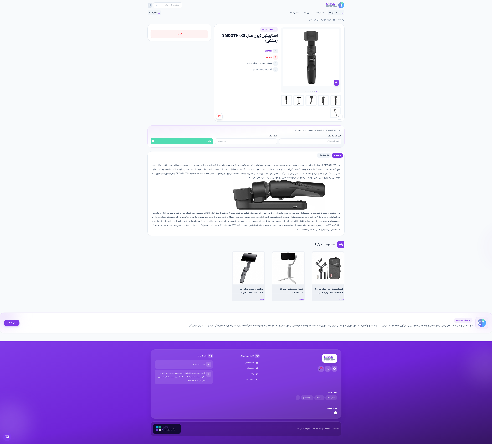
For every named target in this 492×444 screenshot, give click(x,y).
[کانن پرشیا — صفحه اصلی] (335, 5)
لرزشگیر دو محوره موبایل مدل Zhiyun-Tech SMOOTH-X (251, 291)
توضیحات (337, 155)
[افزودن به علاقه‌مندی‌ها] (219, 116)
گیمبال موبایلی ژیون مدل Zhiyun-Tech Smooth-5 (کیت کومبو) (329, 291)
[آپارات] (321, 369)
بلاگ (252, 373)
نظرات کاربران (324, 155)
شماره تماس (272, 136)
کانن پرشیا (306, 428)
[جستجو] (156, 5)
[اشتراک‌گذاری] (339, 116)
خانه (339, 19)
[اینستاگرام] (328, 369)
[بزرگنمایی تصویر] (336, 83)
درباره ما (307, 12)
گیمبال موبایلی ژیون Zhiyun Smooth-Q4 (291, 291)
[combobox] (167, 5)
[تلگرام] (334, 369)
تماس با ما (294, 12)
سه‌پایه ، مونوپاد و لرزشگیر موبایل (320, 19)
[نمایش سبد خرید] (7, 437)
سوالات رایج (307, 397)
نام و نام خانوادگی (334, 136)
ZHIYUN (268, 51)
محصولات (320, 12)
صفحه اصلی (249, 362)
